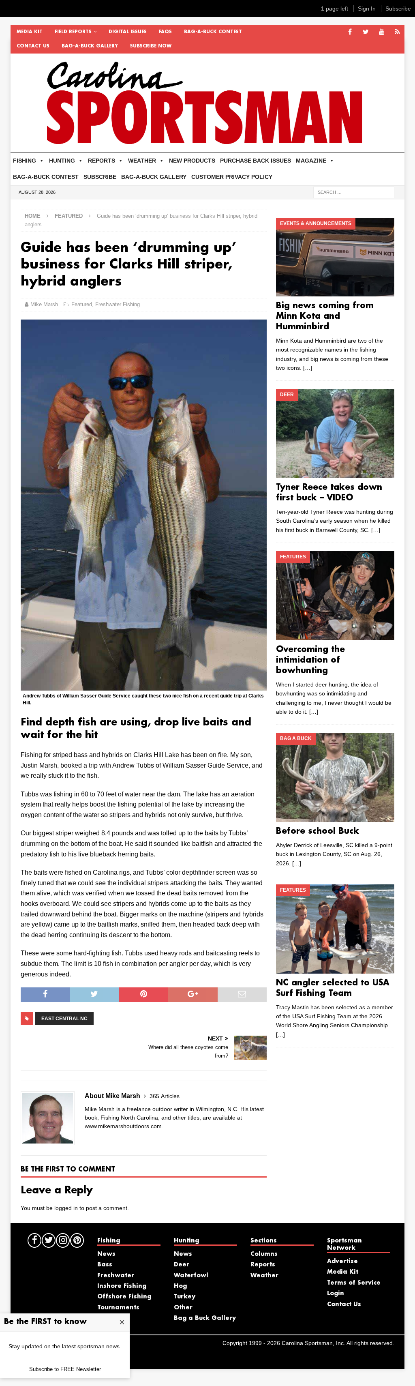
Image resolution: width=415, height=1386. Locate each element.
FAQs (165, 32)
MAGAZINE (311, 160)
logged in (66, 1208)
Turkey (184, 1297)
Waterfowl (191, 1275)
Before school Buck (317, 831)
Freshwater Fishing (117, 304)
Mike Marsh (44, 304)
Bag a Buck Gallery (205, 1318)
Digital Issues (128, 32)
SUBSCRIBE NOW (150, 46)
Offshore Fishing (124, 1297)
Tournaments (118, 1307)
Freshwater (115, 1275)
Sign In (367, 8)
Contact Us (33, 46)
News (106, 1254)
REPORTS (101, 160)
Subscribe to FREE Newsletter (65, 1369)
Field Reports (73, 32)
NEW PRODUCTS (192, 160)
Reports (262, 1265)
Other (183, 1307)
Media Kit (30, 32)
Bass (104, 1265)
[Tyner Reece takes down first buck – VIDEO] (335, 433)
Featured (81, 304)
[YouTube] (381, 32)
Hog (180, 1286)
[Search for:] (353, 192)
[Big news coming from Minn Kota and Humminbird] (335, 257)
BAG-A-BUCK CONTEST (213, 32)
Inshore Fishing (121, 1286)
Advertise (342, 1261)
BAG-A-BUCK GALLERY (90, 46)
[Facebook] (350, 32)
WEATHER (142, 160)
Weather (264, 1275)
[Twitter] (366, 32)
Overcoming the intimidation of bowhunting (310, 660)
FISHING (24, 160)
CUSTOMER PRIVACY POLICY (231, 177)
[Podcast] (397, 32)
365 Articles (165, 1096)
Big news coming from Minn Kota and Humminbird (325, 316)
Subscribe (398, 8)
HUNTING (62, 160)
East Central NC (64, 1018)
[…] (307, 368)
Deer (181, 1265)
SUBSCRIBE (99, 177)
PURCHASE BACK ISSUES (255, 160)
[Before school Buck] (335, 777)
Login (335, 1293)
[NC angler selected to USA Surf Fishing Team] (335, 929)
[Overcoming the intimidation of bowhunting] (335, 595)
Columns (264, 1254)
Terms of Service (354, 1283)
